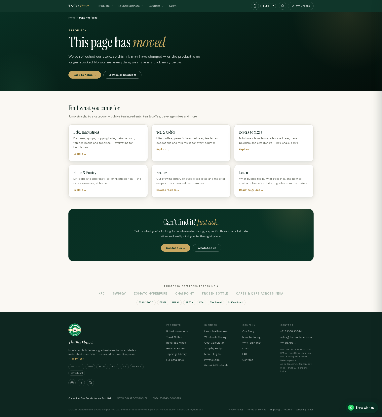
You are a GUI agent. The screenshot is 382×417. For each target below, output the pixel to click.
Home (71, 17)
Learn (172, 5)
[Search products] (282, 6)
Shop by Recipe (213, 348)
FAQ (244, 354)
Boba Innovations (177, 331)
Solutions (154, 6)
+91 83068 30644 (291, 331)
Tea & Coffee (174, 337)
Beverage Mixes (176, 342)
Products (104, 6)
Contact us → (175, 248)
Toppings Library (176, 354)
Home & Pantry (175, 348)
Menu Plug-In (212, 354)
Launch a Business (216, 331)
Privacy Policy (236, 409)
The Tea (78, 6)
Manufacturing (251, 337)
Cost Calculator (214, 342)
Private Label (212, 360)
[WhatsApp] (90, 382)
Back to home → (84, 75)
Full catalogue (175, 360)
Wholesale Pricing (215, 337)
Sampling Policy (304, 409)
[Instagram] (72, 382)
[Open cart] (255, 6)
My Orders (303, 6)
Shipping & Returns (281, 409)
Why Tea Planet (251, 342)
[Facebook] (81, 382)
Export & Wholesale (216, 365)
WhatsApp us (207, 248)
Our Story (248, 331)
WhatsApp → (288, 342)
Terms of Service (256, 409)
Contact (247, 360)
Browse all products (122, 75)
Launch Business (129, 6)
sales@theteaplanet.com (296, 337)
